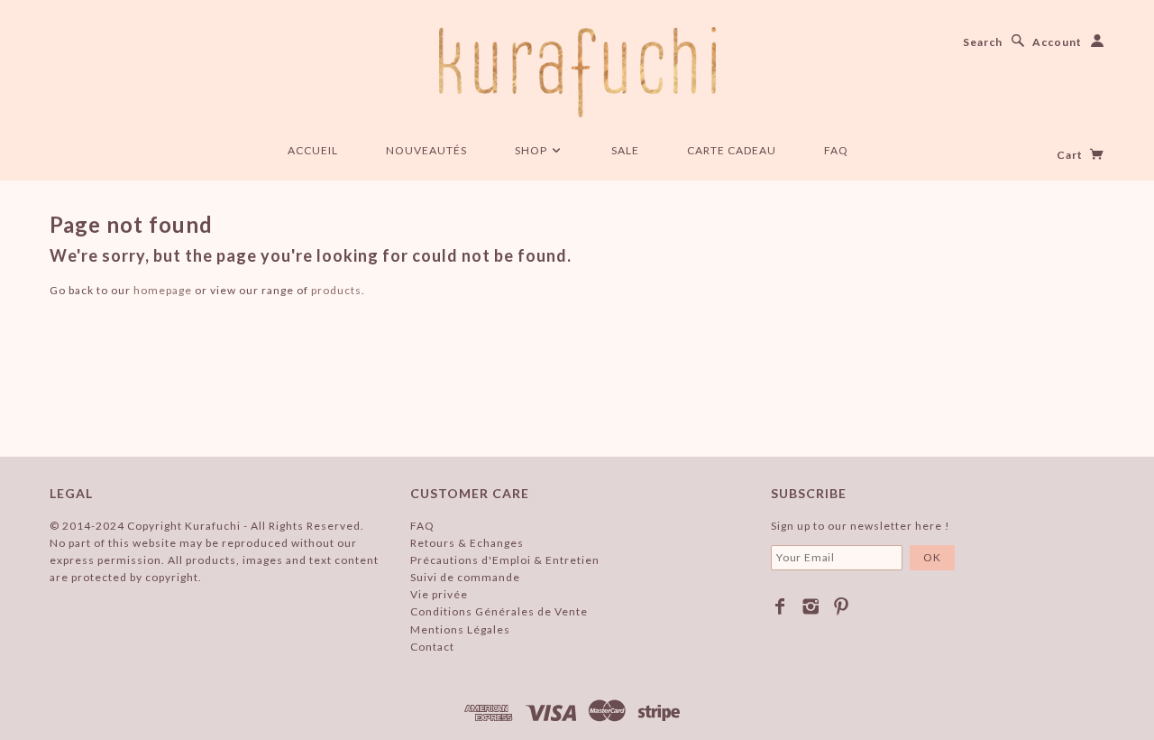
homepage (162, 290)
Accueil (313, 150)
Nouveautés (426, 150)
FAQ (836, 150)
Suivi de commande (465, 577)
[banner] (577, 72)
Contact (432, 646)
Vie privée (439, 594)
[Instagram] (810, 606)
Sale (625, 150)
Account (1057, 42)
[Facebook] (780, 606)
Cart (1071, 155)
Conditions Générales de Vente (499, 611)
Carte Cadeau (731, 150)
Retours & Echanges (467, 543)
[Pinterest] (841, 606)
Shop (532, 150)
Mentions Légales (460, 629)
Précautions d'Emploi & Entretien (505, 560)
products (336, 290)
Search (983, 42)
